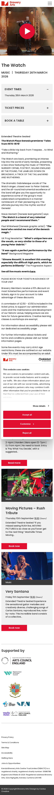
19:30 (36, 518)
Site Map (5, 747)
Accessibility (6, 753)
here (32, 271)
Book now (14, 546)
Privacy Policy (7, 737)
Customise (25, 424)
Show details (39, 406)
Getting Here (7, 758)
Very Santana (17, 591)
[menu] (50, 3)
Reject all (27, 433)
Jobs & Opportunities (10, 763)
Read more (14, 462)
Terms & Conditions (10, 742)
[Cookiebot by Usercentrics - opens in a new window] (39, 359)
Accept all (27, 415)
